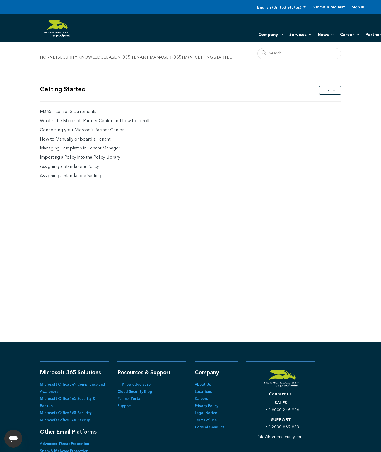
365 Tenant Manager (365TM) (156, 57)
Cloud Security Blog (134, 392)
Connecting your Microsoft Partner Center (82, 130)
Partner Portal (129, 399)
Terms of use (206, 420)
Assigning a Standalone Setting (70, 176)
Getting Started (214, 57)
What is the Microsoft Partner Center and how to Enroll (94, 121)
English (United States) (279, 7)
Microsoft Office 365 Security (66, 413)
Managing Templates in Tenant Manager (80, 148)
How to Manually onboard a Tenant (75, 139)
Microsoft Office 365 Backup (65, 420)
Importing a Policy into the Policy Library (80, 157)
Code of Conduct (209, 427)
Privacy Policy (206, 406)
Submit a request (328, 7)
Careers (201, 399)
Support (124, 406)
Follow (330, 90)
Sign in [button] (358, 7)
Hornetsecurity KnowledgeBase (78, 57)
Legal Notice (206, 413)
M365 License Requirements (68, 112)
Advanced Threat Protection (64, 444)
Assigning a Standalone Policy (69, 167)
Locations (203, 392)
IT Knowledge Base (134, 384)
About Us (203, 384)
